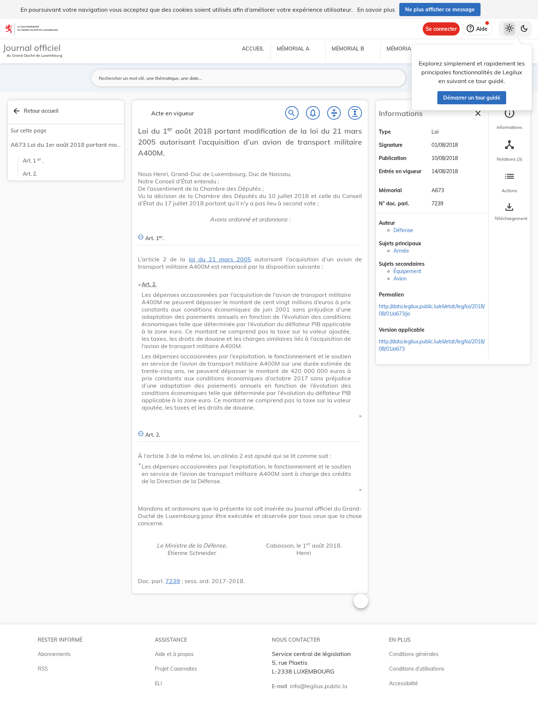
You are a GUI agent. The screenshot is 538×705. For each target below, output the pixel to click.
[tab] (509, 119)
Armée (401, 250)
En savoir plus (376, 9)
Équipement (407, 271)
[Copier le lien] (414, 295)
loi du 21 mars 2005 (220, 259)
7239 (172, 581)
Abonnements (54, 654)
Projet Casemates (176, 668)
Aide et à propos (174, 654)
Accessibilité (403, 683)
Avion (400, 278)
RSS (43, 668)
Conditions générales (413, 654)
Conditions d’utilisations (416, 668)
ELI (158, 683)
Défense (403, 230)
